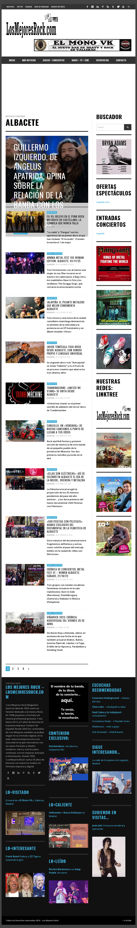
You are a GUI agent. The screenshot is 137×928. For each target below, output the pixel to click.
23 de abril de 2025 (63, 398)
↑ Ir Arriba (126, 920)
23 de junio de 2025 (63, 357)
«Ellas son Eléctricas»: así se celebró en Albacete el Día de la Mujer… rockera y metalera (66, 476)
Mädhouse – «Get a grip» (105, 726)
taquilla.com (103, 202)
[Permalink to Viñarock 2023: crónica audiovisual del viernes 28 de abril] (25, 622)
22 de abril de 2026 (63, 227)
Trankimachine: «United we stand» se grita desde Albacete (64, 391)
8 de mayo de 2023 (62, 627)
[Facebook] (87, 6)
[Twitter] (118, 6)
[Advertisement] (68, 88)
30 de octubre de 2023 (64, 579)
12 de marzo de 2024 (63, 484)
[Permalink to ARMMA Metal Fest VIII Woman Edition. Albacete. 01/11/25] (25, 262)
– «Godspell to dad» (109, 706)
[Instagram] (92, 6)
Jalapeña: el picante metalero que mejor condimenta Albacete (65, 305)
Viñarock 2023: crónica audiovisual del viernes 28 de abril (66, 620)
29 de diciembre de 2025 (65, 264)
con (61, 869)
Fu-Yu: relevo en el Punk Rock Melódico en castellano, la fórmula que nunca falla (65, 219)
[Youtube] (123, 6)
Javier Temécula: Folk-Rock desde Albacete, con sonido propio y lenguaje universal (65, 349)
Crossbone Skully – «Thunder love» (111, 721)
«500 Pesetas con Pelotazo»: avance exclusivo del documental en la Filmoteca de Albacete (66, 526)
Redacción (50, 227)
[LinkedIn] (97, 6)
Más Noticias (51, 212)
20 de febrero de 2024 (64, 535)
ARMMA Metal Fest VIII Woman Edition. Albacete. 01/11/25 (65, 259)
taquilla (100, 233)
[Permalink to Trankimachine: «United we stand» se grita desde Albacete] (25, 393)
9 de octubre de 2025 (64, 312)
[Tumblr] (113, 6)
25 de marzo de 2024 (63, 436)
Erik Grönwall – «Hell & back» (107, 732)
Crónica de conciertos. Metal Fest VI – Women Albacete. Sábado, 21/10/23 (66, 572)
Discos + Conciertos (54, 253)
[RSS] (107, 6)
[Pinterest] (102, 6)
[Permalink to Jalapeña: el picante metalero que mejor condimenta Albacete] (25, 307)
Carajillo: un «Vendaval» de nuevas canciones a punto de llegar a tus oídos (65, 428)
